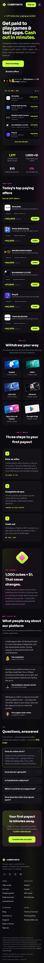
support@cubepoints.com (12, 956)
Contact (23, 960)
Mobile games (8, 893)
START (35, 219)
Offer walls (6, 885)
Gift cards (28, 893)
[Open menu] (39, 4)
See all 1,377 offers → (11, 198)
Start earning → (13, 63)
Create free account (22, 839)
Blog (4, 912)
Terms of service (31, 912)
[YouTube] (4, 874)
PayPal (27, 885)
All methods (29, 897)
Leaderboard (7, 901)
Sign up (31, 5)
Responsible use (31, 920)
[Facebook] (21, 874)
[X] (10, 874)
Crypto (27, 889)
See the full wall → (22, 142)
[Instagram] (15, 874)
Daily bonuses (8, 897)
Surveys (5, 889)
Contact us (7, 916)
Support (5, 920)
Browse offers (12, 71)
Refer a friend (8, 924)
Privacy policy (30, 916)
